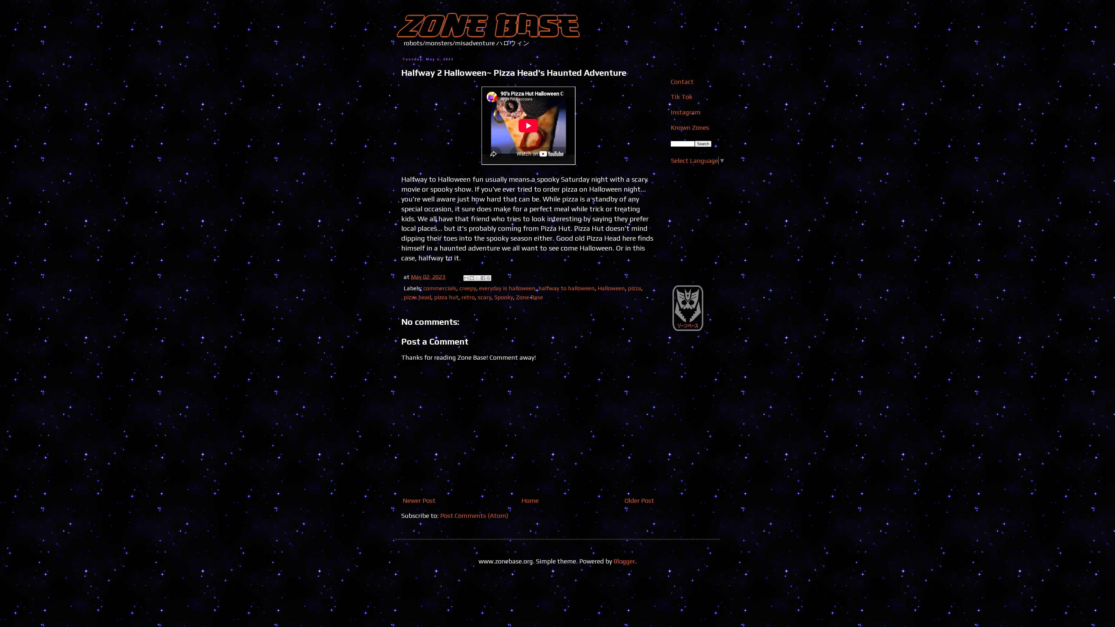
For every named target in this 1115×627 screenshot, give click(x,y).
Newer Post (419, 500)
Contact (682, 81)
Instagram (686, 112)
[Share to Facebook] (483, 278)
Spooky (503, 297)
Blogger (624, 561)
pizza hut (446, 297)
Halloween (611, 288)
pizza (634, 288)
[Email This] (466, 278)
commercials (439, 288)
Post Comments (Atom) (474, 515)
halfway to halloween (566, 288)
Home (530, 500)
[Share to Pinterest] (488, 278)
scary (484, 297)
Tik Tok (682, 96)
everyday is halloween (507, 288)
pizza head (417, 297)
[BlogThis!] (472, 278)
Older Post (639, 500)
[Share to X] (477, 278)
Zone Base (529, 297)
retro (468, 297)
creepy (467, 288)
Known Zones (690, 127)
